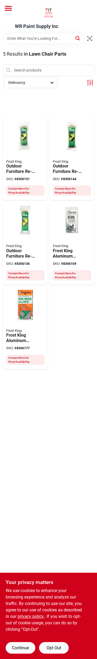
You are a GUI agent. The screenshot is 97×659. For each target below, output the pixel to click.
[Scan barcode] (89, 38)
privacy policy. (31, 616)
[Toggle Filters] (90, 83)
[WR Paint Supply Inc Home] (49, 12)
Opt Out (54, 647)
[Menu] (8, 8)
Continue (20, 647)
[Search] (78, 38)
